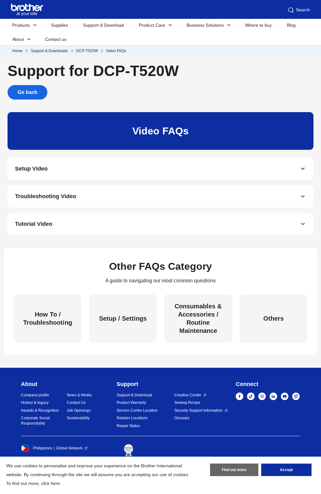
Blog (291, 25)
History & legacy (35, 402)
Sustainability (78, 418)
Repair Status (128, 426)
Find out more (234, 470)
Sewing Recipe (187, 402)
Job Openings (79, 410)
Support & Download (103, 25)
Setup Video (31, 169)
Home (17, 51)
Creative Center (187, 395)
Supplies (59, 25)
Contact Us (76, 402)
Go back (27, 92)
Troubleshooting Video (45, 196)
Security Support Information (198, 410)
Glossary (181, 418)
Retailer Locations (132, 418)
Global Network (69, 448)
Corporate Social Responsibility (35, 421)
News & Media (79, 395)
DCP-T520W (87, 51)
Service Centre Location (137, 410)
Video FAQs (116, 51)
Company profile (35, 395)
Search (303, 9)
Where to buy (258, 25)
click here (50, 483)
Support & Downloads (49, 51)
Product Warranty (131, 402)
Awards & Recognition (40, 410)
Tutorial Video (33, 224)
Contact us (55, 39)
